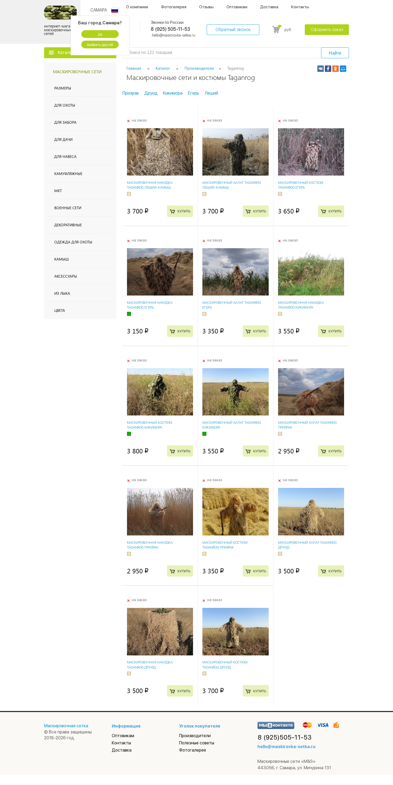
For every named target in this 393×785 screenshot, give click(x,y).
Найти (335, 53)
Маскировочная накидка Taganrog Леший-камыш (150, 185)
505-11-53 (285, 737)
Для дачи (63, 139)
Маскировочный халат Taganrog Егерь (231, 305)
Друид (151, 93)
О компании (137, 7)
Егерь (193, 93)
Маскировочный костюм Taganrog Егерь (300, 185)
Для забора (65, 122)
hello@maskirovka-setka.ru (173, 35)
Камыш (61, 259)
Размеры (62, 88)
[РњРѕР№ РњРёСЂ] (343, 68)
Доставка (269, 7)
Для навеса (65, 156)
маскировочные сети (77, 71)
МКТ (58, 190)
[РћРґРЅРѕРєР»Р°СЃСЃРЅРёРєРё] (335, 68)
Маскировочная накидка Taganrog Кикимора (301, 305)
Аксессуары (65, 276)
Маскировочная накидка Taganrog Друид (150, 664)
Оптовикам (236, 7)
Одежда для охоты (73, 241)
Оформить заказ (327, 29)
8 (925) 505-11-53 (170, 29)
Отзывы (206, 7)
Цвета (59, 310)
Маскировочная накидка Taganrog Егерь (150, 305)
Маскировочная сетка (66, 725)
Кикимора (173, 93)
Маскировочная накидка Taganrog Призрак (150, 545)
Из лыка (62, 293)
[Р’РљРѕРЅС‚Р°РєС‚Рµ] (320, 68)
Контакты (300, 7)
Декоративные (68, 224)
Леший (211, 93)
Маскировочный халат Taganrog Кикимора (231, 425)
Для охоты (64, 105)
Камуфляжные (68, 173)
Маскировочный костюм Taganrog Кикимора (149, 425)
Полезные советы (196, 742)
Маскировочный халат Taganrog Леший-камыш (231, 185)
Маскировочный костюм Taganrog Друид (225, 664)
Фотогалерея (173, 7)
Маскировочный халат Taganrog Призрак (307, 425)
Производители (195, 735)
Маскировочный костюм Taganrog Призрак (225, 545)
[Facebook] (328, 68)
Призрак (130, 93)
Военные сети (67, 207)
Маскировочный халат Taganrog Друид (307, 545)
